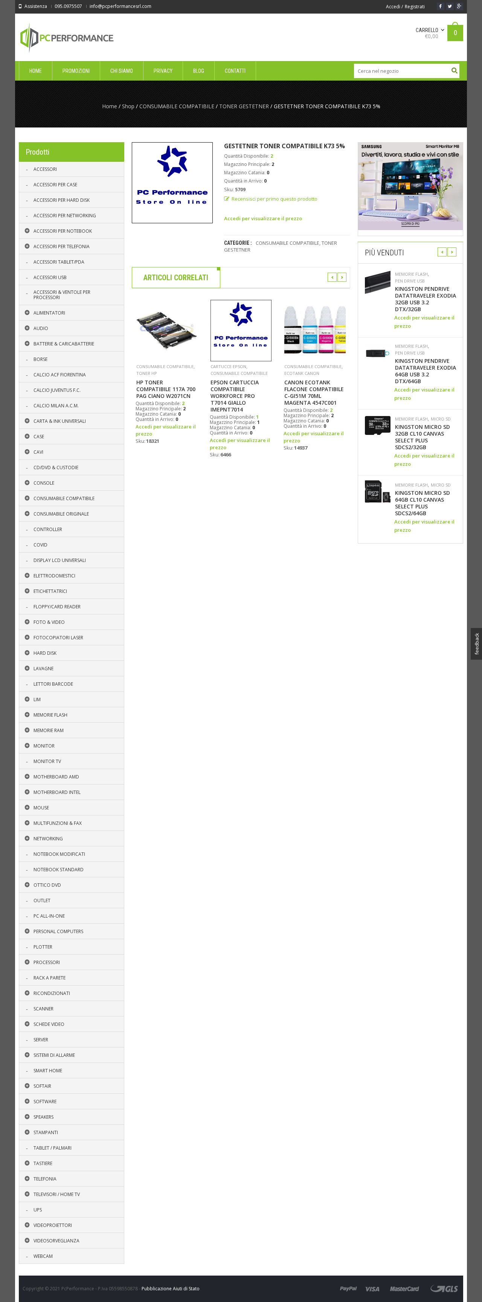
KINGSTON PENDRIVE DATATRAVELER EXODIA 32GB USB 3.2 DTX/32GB (425, 299)
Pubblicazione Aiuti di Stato (171, 1288)
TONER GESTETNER (244, 106)
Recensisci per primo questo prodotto (274, 198)
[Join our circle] (459, 6)
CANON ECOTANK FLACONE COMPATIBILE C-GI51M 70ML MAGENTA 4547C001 (314, 392)
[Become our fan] (440, 6)
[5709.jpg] (172, 182)
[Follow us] (450, 6)
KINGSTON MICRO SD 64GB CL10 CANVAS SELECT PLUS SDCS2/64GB (422, 503)
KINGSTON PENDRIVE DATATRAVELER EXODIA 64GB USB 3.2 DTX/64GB (425, 371)
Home (109, 106)
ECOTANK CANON (301, 373)
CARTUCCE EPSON (228, 366)
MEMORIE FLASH (411, 274)
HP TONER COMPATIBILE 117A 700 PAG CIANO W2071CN (165, 389)
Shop (128, 106)
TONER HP (146, 373)
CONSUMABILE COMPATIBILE (176, 106)
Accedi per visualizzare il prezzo (263, 218)
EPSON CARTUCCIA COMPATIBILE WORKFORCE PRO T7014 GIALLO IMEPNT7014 (234, 396)
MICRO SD (441, 419)
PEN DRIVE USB (410, 281)
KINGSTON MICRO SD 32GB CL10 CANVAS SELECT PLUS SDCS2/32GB (422, 437)
